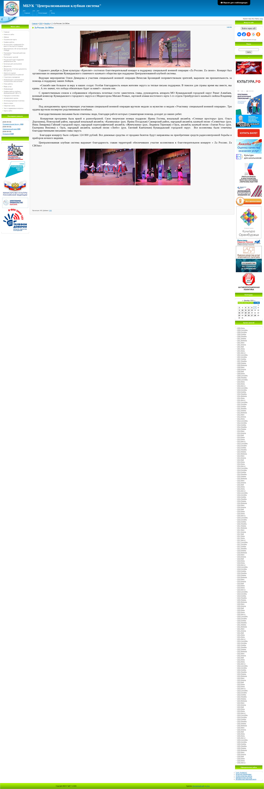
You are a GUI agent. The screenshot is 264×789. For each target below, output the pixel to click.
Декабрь (47, 23)
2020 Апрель (241, 606)
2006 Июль (241, 328)
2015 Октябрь (242, 495)
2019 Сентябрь (242, 591)
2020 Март (240, 604)
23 (239, 315)
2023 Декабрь (242, 696)
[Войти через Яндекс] (249, 34)
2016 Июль (241, 513)
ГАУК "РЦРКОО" (241, 772)
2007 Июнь (241, 348)
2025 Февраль (242, 725)
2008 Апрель (241, 369)
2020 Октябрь (242, 618)
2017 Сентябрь (242, 542)
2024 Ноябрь (241, 719)
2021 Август (241, 639)
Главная (27, 13)
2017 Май (240, 534)
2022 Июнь (241, 659)
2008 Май (240, 371)
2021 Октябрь (242, 643)
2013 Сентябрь (242, 443)
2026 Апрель (241, 754)
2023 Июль (241, 686)
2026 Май (240, 756)
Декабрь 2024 (249, 300)
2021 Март (240, 628)
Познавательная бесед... (11, 124)
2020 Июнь (241, 610)
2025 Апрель (241, 729)
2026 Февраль (242, 750)
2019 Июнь (241, 585)
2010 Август (241, 386)
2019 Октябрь (242, 593)
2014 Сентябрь (242, 468)
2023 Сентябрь (242, 690)
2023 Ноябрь (241, 694)
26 (249, 315)
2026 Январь (241, 748)
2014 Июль (241, 464)
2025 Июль (241, 736)
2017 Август (241, 540)
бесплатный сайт (198, 786)
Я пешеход (6, 134)
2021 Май (240, 633)
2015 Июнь (241, 486)
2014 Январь (241, 451)
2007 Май (240, 346)
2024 (40, 23)
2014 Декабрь (242, 474)
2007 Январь (241, 338)
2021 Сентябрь (242, 641)
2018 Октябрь (242, 569)
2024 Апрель (241, 705)
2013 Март (240, 431)
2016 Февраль (242, 503)
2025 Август (241, 738)
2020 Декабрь (242, 622)
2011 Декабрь (242, 408)
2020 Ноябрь (241, 620)
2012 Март (240, 414)
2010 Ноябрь (241, 392)
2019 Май (240, 583)
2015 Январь (241, 476)
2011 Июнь (241, 398)
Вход (53, 13)
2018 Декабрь (242, 573)
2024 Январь (241, 699)
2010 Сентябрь (242, 388)
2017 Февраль (242, 528)
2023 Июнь (241, 684)
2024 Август (241, 713)
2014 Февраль (242, 453)
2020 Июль (241, 612)
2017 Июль (241, 538)
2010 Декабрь (242, 394)
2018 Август (241, 565)
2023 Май (240, 682)
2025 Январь (241, 723)
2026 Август (241, 762)
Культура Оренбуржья (243, 774)
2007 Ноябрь (241, 359)
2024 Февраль (242, 701)
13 (252, 310)
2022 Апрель (241, 655)
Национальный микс (10, 129)
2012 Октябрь (242, 423)
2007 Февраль (242, 340)
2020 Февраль (242, 602)
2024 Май (240, 707)
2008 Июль (241, 373)
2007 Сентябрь (242, 355)
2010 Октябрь (242, 390)
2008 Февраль (242, 365)
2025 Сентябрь (242, 740)
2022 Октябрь (242, 668)
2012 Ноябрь (241, 425)
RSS (261, 18)
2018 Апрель (241, 556)
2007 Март (240, 342)
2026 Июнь (241, 758)
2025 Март (240, 727)
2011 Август (241, 400)
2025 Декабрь (242, 746)
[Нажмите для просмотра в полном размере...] (107, 31)
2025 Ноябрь (241, 744)
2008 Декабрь (242, 377)
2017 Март (240, 530)
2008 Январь (241, 363)
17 (242, 313)
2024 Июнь (241, 709)
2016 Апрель (241, 507)
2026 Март (240, 752)
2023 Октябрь (242, 692)
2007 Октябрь (242, 357)
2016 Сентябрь (242, 517)
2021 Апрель (241, 631)
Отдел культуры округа (244, 776)
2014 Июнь (241, 462)
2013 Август (241, 441)
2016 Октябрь (242, 519)
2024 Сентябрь (242, 715)
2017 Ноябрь (241, 546)
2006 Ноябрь (241, 334)
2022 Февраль (242, 651)
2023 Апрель (241, 680)
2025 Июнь (241, 734)
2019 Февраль (242, 577)
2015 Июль (241, 488)
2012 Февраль (242, 412)
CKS (50, 210)
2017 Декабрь (242, 548)
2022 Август (241, 664)
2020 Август (241, 614)
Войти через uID (248, 28)
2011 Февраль (242, 396)
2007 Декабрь (242, 361)
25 (245, 315)
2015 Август (241, 491)
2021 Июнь (241, 635)
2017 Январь (241, 526)
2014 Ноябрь (241, 472)
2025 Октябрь (242, 742)
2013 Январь (241, 429)
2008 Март (240, 367)
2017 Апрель (241, 532)
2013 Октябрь (242, 445)
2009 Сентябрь (242, 379)
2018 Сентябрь (242, 567)
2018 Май (240, 558)
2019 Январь (241, 575)
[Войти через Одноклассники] (258, 34)
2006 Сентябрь (242, 330)
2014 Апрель (241, 458)
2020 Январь (241, 600)
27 (252, 315)
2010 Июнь (241, 381)
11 (245, 310)
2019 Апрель (241, 581)
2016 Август (241, 515)
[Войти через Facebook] (244, 34)
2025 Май (240, 731)
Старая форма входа (248, 39)
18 (245, 313)
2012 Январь (241, 410)
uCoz (208, 786)
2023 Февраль (242, 676)
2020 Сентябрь (242, 616)
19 (249, 313)
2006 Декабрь (242, 336)
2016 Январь (241, 501)
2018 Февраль (242, 552)
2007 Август (241, 353)
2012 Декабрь (242, 427)
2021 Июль (241, 637)
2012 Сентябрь (242, 421)
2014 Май (240, 460)
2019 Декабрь (242, 598)
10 (242, 310)
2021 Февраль (242, 626)
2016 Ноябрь (241, 521)
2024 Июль (241, 711)
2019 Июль (241, 587)
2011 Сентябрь (242, 402)
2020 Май (240, 608)
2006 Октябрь (242, 332)
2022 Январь (241, 649)
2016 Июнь (241, 511)
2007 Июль (241, 351)
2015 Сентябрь (242, 493)
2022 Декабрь (242, 672)
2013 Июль (241, 439)
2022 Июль (241, 661)
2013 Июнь (241, 437)
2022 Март (240, 653)
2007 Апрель (241, 344)
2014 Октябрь (242, 470)
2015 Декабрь (242, 499)
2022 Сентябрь (242, 666)
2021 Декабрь (242, 647)
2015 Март (240, 480)
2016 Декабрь (242, 523)
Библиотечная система (244, 777)
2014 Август (241, 466)
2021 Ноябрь (241, 645)
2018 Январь (241, 550)
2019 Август (241, 589)
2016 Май (240, 509)
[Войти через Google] (253, 34)
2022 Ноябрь (241, 670)
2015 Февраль (242, 478)
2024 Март (240, 703)
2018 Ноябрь (241, 571)
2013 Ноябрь (241, 447)
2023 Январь (241, 674)
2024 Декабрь (242, 721)
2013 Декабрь (242, 449)
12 (249, 310)
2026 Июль (241, 760)
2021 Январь (241, 624)
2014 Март (240, 456)
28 (255, 315)
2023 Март (240, 678)
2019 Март (240, 579)
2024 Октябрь (242, 717)
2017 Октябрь (242, 544)
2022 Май (240, 657)
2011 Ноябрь (241, 406)
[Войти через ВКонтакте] (239, 34)
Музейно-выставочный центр (246, 779)
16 (239, 313)
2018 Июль (241, 563)
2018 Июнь (241, 561)
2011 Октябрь (242, 404)
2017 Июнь (241, 536)
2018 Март (240, 554)
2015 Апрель (241, 482)
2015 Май (240, 484)
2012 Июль (241, 418)
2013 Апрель (241, 433)
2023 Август (241, 688)
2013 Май (240, 435)
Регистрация (42, 13)
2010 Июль (241, 383)
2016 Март (240, 505)
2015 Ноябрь (241, 497)
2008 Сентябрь (242, 375)
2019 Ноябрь (241, 596)
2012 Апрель (241, 416)
